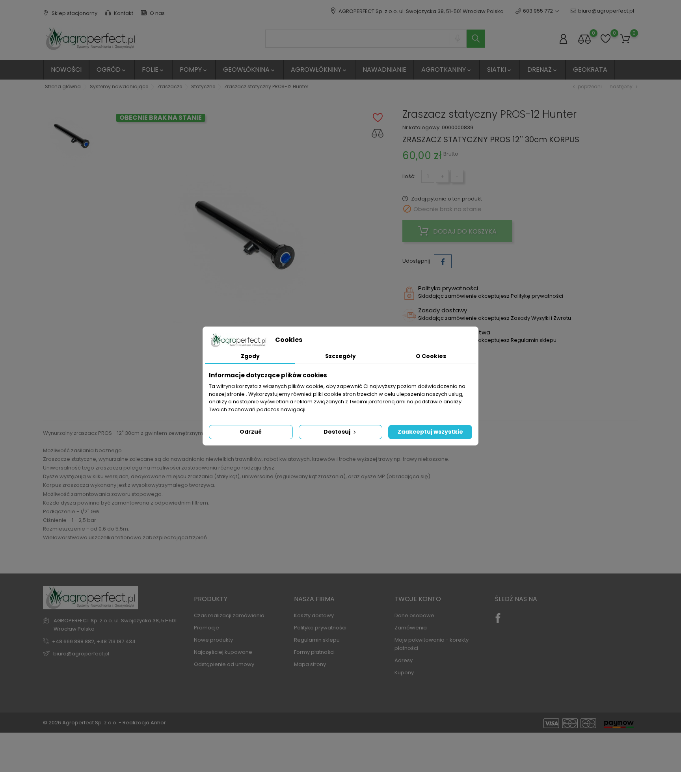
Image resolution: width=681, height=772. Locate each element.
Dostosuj (338, 432)
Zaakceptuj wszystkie (430, 432)
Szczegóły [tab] (340, 356)
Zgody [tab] (250, 356)
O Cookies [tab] (431, 356)
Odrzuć (251, 432)
